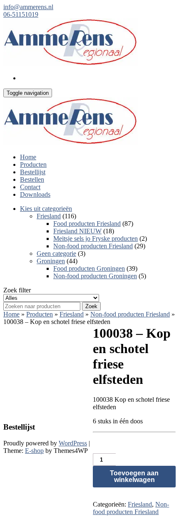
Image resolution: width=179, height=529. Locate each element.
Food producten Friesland (87, 223)
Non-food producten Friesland (93, 246)
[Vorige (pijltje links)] (14, 264)
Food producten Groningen (89, 268)
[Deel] (133, 9)
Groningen (51, 260)
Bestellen (32, 179)
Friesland (49, 216)
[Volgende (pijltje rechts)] (164, 264)
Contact (30, 186)
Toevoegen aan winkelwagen (134, 476)
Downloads (35, 194)
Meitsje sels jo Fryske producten (95, 238)
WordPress (73, 443)
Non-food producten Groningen (95, 275)
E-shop (34, 450)
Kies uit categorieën (46, 208)
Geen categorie (56, 253)
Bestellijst (32, 172)
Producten (33, 164)
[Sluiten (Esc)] (151, 9)
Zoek (91, 306)
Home (28, 157)
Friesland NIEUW (77, 231)
